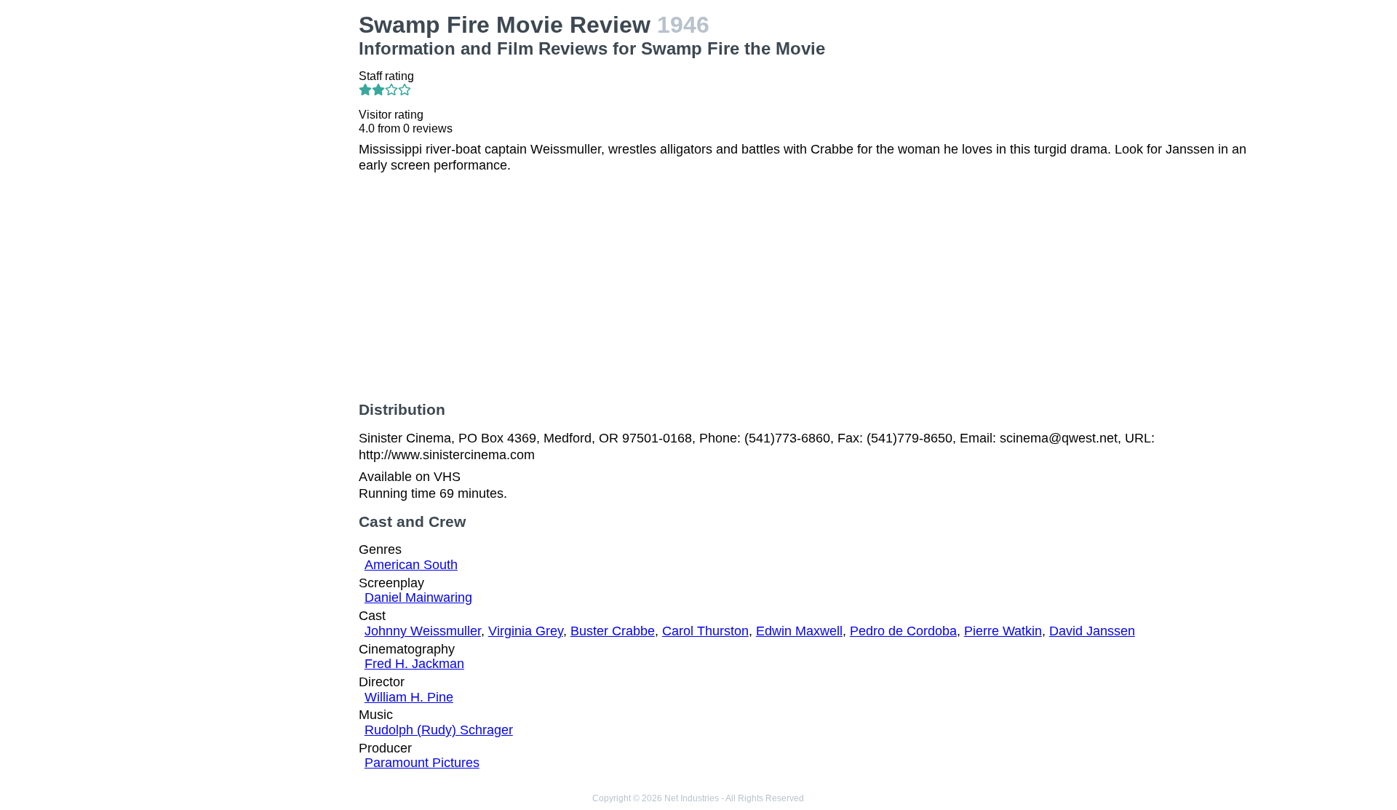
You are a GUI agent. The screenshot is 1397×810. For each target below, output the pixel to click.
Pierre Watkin (1003, 631)
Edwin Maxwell (799, 631)
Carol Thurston (705, 631)
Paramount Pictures (422, 762)
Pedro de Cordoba (903, 631)
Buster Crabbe (612, 631)
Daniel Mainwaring (418, 597)
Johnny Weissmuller (423, 631)
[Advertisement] (240, 103)
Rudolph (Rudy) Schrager (439, 730)
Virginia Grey (525, 631)
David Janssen (1092, 631)
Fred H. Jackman (414, 663)
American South (411, 564)
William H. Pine (409, 697)
